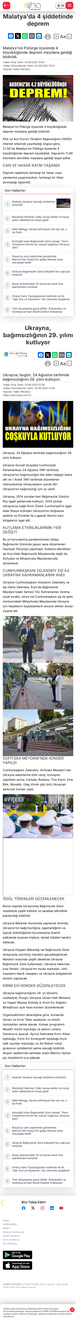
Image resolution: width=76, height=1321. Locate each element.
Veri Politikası (10, 1243)
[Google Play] (38, 1255)
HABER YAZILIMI (11, 1284)
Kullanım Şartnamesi (13, 1232)
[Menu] (69, 5)
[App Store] (38, 1265)
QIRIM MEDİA (10, 1224)
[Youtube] (61, 1208)
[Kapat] (72, 1309)
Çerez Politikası (11, 1239)
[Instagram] (42, 1208)
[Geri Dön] (6, 5)
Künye (6, 1220)
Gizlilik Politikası (11, 1235)
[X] (33, 1208)
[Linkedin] (52, 1208)
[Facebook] (23, 1208)
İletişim (6, 1228)
